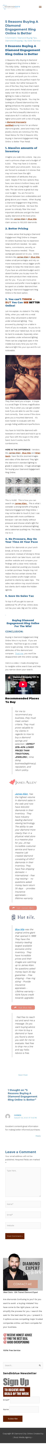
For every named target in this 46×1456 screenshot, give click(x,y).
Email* (6, 1400)
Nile (38, 257)
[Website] (23, 1226)
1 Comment (10, 38)
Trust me (19, 653)
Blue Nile (32, 219)
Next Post (22, 1075)
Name (6, 1409)
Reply (38, 1136)
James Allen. (21, 503)
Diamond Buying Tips (27, 38)
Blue (33, 257)
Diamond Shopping (14, 41)
